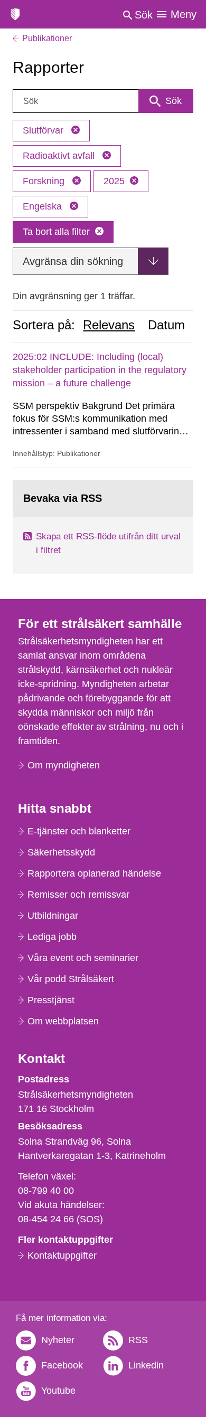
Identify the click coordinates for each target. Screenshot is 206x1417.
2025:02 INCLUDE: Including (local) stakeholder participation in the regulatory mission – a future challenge (99, 369)
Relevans (109, 325)
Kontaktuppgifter (62, 1255)
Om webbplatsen (63, 1021)
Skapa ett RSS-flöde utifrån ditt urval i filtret (108, 543)
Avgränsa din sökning (73, 261)
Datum (166, 325)
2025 (114, 181)
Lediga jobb (52, 936)
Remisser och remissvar (78, 894)
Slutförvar (44, 130)
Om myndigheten (63, 765)
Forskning (45, 181)
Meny (183, 14)
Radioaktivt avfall (60, 155)
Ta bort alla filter (56, 231)
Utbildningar (52, 915)
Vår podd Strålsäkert (70, 979)
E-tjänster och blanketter (78, 831)
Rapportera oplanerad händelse (94, 873)
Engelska (43, 206)
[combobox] (103, 101)
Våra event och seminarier (82, 958)
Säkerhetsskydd (61, 852)
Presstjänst (50, 1000)
